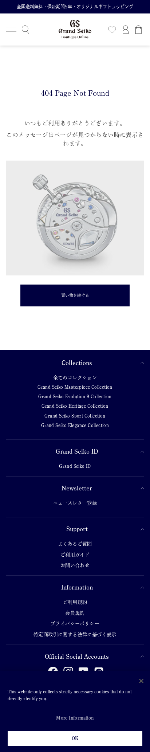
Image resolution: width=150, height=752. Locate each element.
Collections (77, 363)
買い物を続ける (75, 295)
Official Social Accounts (77, 656)
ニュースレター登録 (75, 503)
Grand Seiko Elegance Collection (75, 425)
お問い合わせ (75, 565)
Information (77, 587)
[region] (75, 711)
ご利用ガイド (75, 554)
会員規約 (75, 613)
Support (77, 529)
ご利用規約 (75, 602)
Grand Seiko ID (77, 451)
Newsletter (77, 488)
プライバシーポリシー (75, 623)
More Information (75, 718)
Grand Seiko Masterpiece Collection (75, 387)
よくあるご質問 (75, 543)
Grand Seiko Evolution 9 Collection (75, 396)
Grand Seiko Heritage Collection (75, 406)
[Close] (141, 681)
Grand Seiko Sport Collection (74, 416)
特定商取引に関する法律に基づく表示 (75, 634)
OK (75, 738)
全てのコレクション (75, 377)
